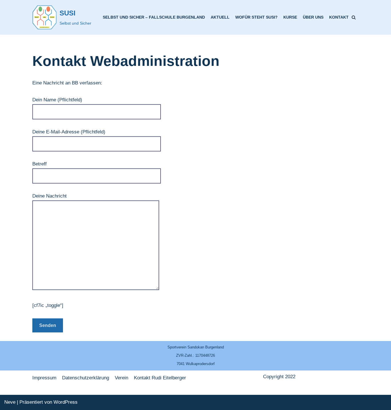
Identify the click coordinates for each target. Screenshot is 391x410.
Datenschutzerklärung (85, 378)
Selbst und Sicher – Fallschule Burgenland (154, 17)
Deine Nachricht (49, 196)
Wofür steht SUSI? (256, 17)
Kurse (290, 17)
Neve (9, 402)
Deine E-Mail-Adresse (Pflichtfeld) (68, 132)
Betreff (39, 164)
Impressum (44, 378)
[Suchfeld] (353, 17)
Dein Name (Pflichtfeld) (57, 99)
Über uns (313, 17)
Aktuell (220, 17)
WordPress (66, 402)
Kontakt (339, 17)
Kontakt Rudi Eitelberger (160, 378)
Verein (121, 378)
